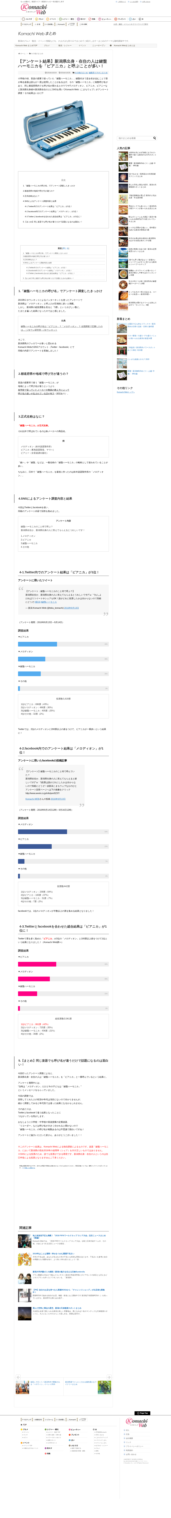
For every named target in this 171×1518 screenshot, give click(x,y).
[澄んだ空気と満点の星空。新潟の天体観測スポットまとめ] (24, 1314)
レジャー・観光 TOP (54, 1432)
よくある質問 (134, 1)
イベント (82, 45)
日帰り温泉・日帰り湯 (54, 1435)
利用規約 (129, 1450)
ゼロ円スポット (52, 1443)
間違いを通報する (29, 1168)
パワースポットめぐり (54, 1437)
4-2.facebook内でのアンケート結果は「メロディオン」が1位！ (49, 271)
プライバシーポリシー (134, 1446)
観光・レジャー (65, 45)
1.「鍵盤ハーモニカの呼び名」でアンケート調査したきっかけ (45, 253)
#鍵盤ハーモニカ (49, 602)
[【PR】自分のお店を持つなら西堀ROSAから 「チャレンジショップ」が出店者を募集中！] (24, 1296)
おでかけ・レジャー (102, 1445)
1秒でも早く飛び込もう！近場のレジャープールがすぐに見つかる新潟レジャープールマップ (142, 262)
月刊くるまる (100, 1435)
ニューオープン (98, 45)
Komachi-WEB (33, 799)
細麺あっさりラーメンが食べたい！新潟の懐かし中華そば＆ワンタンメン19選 (142, 272)
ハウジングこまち (101, 1440)
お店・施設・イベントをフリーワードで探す (131, 24)
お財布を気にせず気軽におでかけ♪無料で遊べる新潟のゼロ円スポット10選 (142, 155)
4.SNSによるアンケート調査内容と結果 (37, 263)
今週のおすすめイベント (31, 1448)
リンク (128, 1442)
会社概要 (129, 1438)
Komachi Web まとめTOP (26, 45)
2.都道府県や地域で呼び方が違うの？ (36, 256)
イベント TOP (28, 1445)
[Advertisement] (40, 1191)
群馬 (97, 1451)
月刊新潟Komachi (101, 1432)
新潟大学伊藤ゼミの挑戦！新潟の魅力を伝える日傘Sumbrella (59, 1272)
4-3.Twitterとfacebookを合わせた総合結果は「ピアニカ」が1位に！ (50, 273)
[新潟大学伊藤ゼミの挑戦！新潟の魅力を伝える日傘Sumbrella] (24, 1278)
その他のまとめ (81, 73)
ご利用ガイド (122, 1)
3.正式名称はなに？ (30, 260)
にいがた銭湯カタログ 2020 (138, 359)
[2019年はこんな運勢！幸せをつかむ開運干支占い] (24, 1260)
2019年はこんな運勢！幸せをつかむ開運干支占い (53, 1254)
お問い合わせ (146, 1)
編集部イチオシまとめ (98, 73)
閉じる (66, 248)
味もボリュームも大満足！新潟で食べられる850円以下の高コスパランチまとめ (142, 219)
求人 (127, 1430)
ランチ (26, 1435)
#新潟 (37, 602)
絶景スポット (52, 1440)
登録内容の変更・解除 (78, 1451)
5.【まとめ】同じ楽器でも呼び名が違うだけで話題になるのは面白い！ (48, 278)
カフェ (26, 1437)
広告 (127, 1434)
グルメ (47, 45)
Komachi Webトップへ (126, 392)
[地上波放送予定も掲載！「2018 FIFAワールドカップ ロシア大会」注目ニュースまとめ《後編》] (24, 1241)
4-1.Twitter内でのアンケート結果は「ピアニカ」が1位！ (46, 268)
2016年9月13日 (71, 608)
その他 (98, 1453)
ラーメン (26, 1432)
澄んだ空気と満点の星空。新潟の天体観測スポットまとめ (57, 1308)
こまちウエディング (102, 1437)
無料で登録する (76, 1448)
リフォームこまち (101, 1443)
